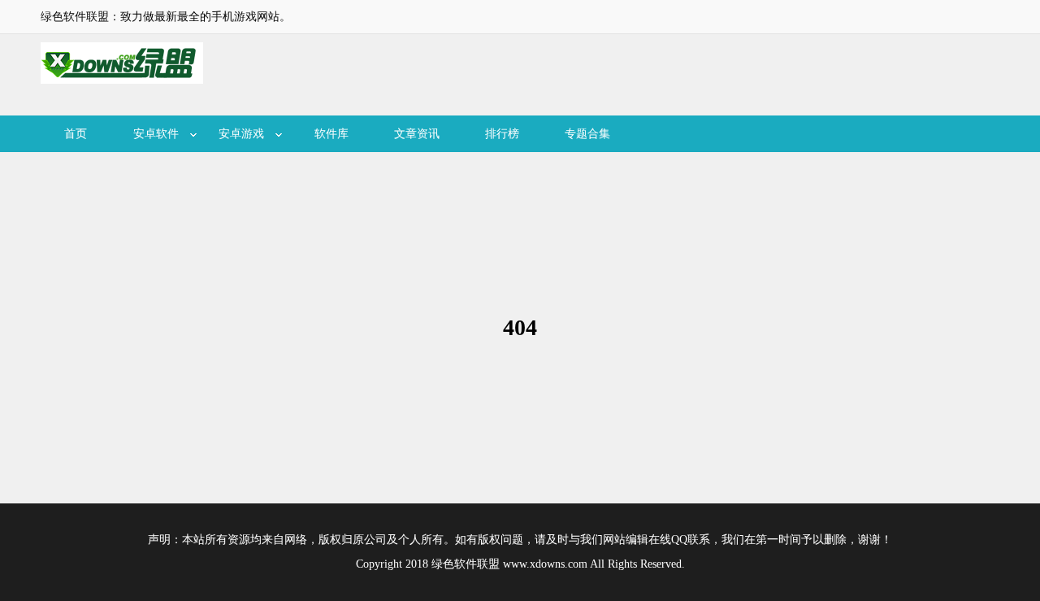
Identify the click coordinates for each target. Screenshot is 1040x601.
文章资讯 (417, 134)
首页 (75, 134)
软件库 (331, 134)
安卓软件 (156, 134)
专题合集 (587, 134)
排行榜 (502, 134)
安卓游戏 (241, 134)
